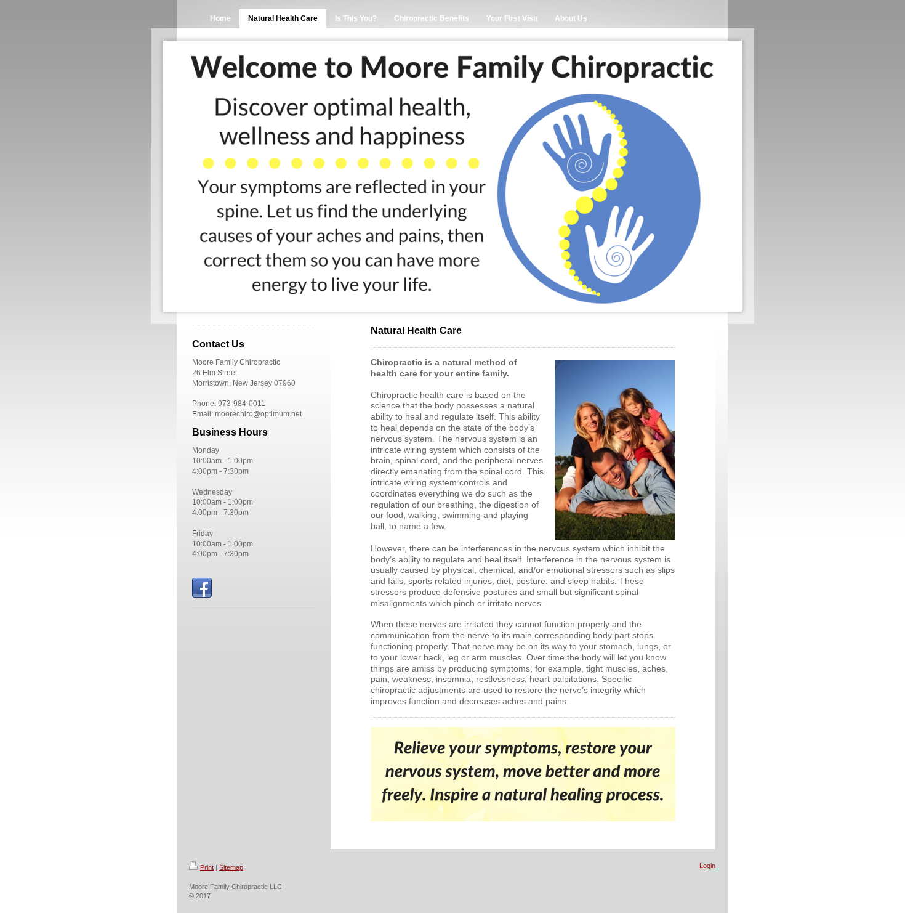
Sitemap (231, 867)
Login (707, 865)
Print (207, 867)
